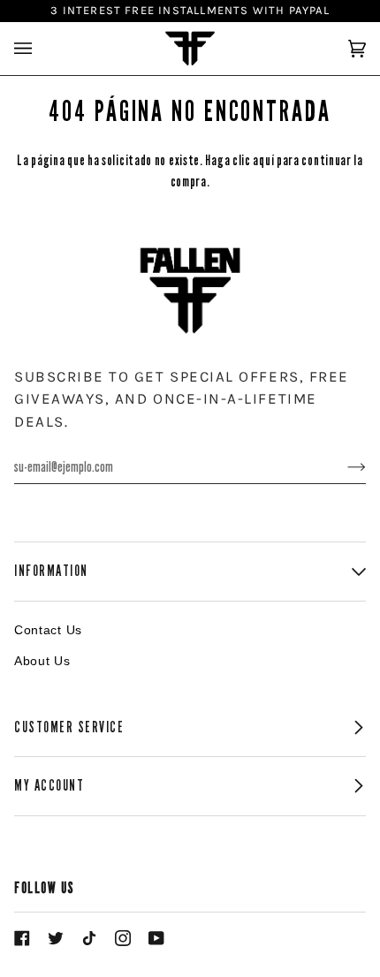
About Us (42, 661)
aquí (263, 160)
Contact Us (48, 630)
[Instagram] (123, 938)
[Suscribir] (342, 467)
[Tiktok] (89, 938)
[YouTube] (156, 938)
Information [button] (51, 571)
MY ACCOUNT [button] (49, 785)
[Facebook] (22, 938)
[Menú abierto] (40, 48)
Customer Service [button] (69, 727)
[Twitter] (56, 938)
